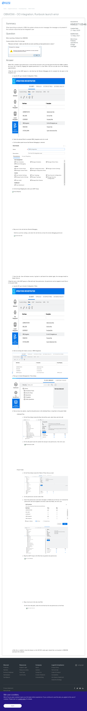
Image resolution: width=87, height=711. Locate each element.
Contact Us (38, 672)
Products (5, 667)
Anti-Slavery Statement (57, 677)
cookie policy (22, 699)
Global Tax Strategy (56, 679)
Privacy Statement (8, 688)
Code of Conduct (56, 672)
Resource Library (24, 670)
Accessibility (54, 675)
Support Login (23, 667)
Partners (5, 670)
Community (22, 675)
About (37, 667)
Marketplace (6, 675)
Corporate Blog (40, 677)
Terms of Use (54, 670)
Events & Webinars (8, 672)
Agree (12, 706)
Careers (38, 670)
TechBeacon (6, 677)
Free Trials (22, 672)
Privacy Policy (55, 667)
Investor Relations (40, 675)
